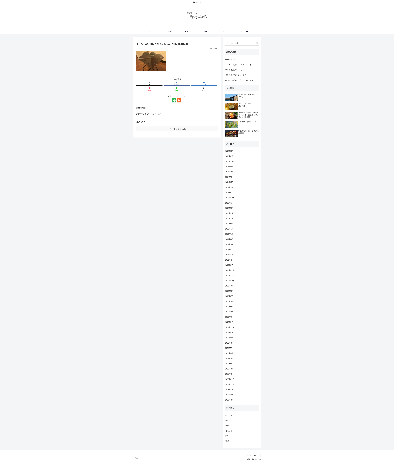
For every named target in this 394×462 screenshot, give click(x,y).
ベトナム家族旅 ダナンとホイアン (239, 80)
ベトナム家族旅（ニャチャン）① (238, 64)
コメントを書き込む (176, 129)
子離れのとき (230, 59)
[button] (204, 89)
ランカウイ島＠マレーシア (235, 75)
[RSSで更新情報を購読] (179, 100)
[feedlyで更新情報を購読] (174, 100)
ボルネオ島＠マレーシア (235, 69)
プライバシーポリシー (252, 456)
